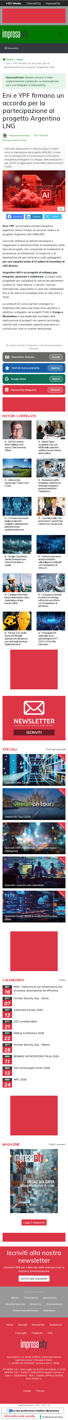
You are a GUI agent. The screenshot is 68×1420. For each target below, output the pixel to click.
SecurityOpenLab (15, 1304)
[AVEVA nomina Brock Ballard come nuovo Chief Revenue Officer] (17, 429)
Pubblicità (37, 1333)
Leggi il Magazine (34, 1222)
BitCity (15, 1297)
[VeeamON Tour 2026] (34, 804)
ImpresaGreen (54, 1304)
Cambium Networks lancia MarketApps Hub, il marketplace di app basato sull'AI (17, 599)
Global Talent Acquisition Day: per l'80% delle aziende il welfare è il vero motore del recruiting (49, 447)
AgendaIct (49, 1310)
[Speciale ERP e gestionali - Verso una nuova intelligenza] (34, 838)
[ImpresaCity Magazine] (34, 1180)
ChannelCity (33, 3)
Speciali (22, 1324)
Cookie (27, 1390)
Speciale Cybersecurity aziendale (24, 885)
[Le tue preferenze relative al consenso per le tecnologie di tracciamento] (51, 1417)
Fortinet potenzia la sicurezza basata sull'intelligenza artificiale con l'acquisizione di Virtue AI (50, 562)
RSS (50, 1333)
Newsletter (13, 48)
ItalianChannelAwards (25, 1310)
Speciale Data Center (17, 782)
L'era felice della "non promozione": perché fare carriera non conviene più (50, 520)
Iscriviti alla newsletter (34, 1278)
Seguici (56, 379)
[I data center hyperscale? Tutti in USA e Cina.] (17, 467)
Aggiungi (55, 368)
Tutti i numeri (56, 1144)
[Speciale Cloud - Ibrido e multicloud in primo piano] (34, 906)
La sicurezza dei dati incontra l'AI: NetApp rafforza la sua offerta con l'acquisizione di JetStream (49, 600)
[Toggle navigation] (61, 34)
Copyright (21, 1333)
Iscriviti (56, 357)
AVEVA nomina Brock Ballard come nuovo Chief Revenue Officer (15, 446)
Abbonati (55, 390)
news (20, 59)
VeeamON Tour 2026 (17, 817)
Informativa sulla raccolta (19, 1416)
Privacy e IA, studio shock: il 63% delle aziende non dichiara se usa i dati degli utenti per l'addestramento (16, 638)
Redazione (56, 1324)
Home (9, 59)
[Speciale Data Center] (34, 770)
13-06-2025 (42, 135)
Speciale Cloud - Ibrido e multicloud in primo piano (31, 917)
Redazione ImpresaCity (19, 135)
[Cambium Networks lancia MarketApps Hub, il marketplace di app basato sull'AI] (17, 582)
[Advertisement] (35, 1237)
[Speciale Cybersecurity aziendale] (34, 872)
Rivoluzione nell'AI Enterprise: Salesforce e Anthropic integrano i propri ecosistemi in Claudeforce (49, 485)
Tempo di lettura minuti (15, 140)
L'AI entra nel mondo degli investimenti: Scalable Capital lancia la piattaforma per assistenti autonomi (16, 523)
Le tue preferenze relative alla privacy (35, 1410)
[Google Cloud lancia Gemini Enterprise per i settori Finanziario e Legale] (17, 544)
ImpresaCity (53, 3)
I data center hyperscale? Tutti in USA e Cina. (17, 482)
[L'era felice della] (51, 506)
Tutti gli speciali (55, 749)
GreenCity (36, 1304)
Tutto (61, 980)
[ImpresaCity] (16, 33)
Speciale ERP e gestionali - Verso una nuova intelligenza (31, 849)
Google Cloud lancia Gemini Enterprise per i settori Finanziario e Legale (16, 561)
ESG (61, 209)
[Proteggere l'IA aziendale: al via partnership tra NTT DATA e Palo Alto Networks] (51, 620)
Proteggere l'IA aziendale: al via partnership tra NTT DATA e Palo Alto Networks (48, 638)
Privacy (40, 1390)
